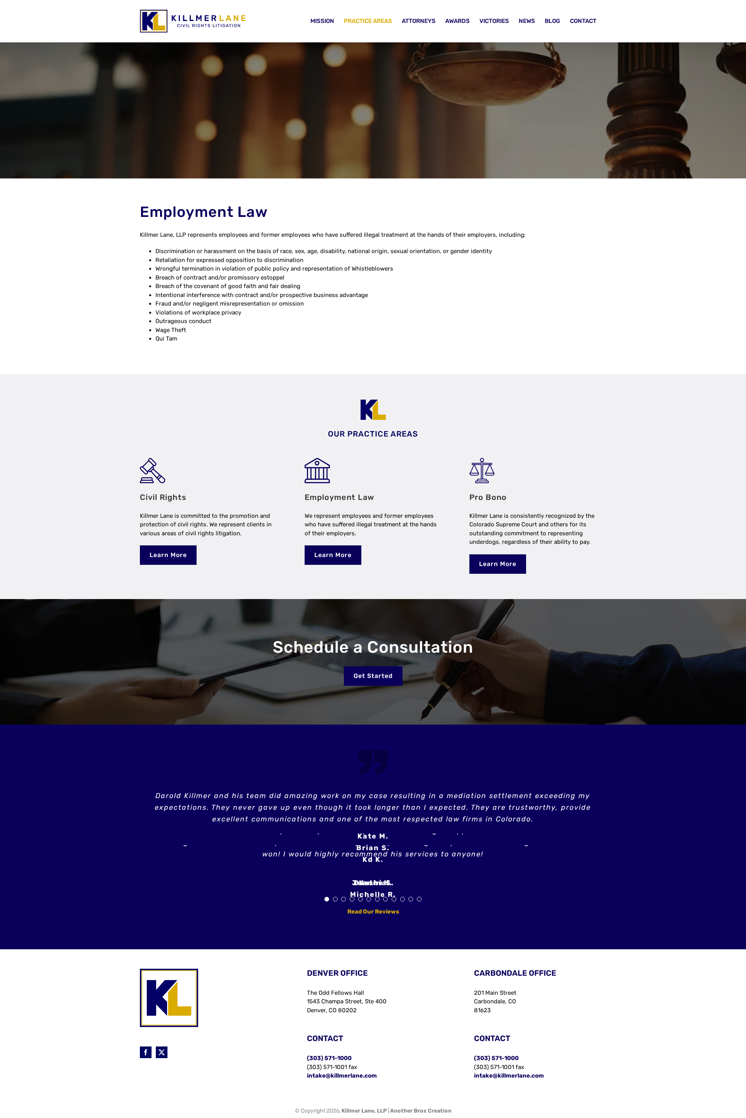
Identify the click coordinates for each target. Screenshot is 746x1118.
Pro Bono (488, 497)
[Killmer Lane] (373, 402)
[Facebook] (146, 1064)
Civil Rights (163, 497)
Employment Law (339, 497)
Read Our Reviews (373, 923)
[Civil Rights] (152, 460)
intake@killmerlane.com (342, 1087)
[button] (326, 910)
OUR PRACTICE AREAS (373, 433)
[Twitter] (161, 1064)
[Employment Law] (317, 460)
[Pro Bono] (482, 460)
